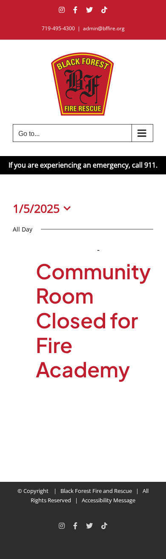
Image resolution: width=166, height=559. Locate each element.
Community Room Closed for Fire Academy (93, 320)
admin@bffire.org (104, 28)
